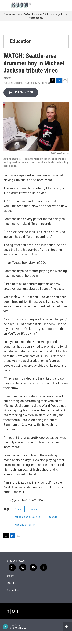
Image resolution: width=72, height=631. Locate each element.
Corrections (13, 590)
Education (21, 41)
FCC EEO (11, 583)
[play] (5, 626)
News (18, 509)
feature (53, 517)
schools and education (27, 517)
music (34, 509)
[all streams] (67, 626)
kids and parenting (25, 524)
